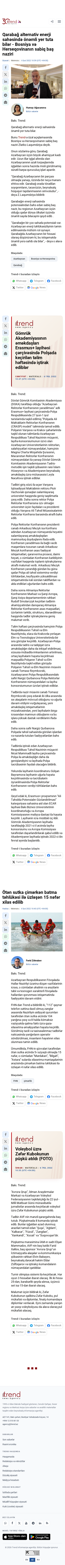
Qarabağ (17, 265)
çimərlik (28, 1081)
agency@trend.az (10, 1424)
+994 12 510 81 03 (11, 1421)
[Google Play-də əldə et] (39, 1537)
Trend (21, 137)
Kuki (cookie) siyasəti (13, 1506)
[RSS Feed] (47, 1523)
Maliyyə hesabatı (11, 1480)
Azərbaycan (19, 258)
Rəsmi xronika (9, 1444)
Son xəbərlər (9, 1439)
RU (38, 1560)
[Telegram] (33, 1523)
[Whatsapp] (5, 1523)
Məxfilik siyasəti (10, 1497)
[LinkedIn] (40, 1523)
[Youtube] (26, 1523)
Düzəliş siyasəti (10, 1475)
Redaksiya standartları (14, 1470)
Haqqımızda (8, 1456)
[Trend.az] (11, 21)
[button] (6, 68)
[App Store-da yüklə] (15, 1537)
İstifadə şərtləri (10, 1492)
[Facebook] (12, 1523)
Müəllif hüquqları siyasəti (15, 1501)
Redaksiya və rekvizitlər (14, 1461)
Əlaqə (5, 1466)
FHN (15, 1081)
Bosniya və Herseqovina (43, 258)
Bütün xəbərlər (32, 111)
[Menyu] (59, 21)
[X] (19, 1523)
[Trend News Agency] (11, 1395)
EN (26, 1560)
